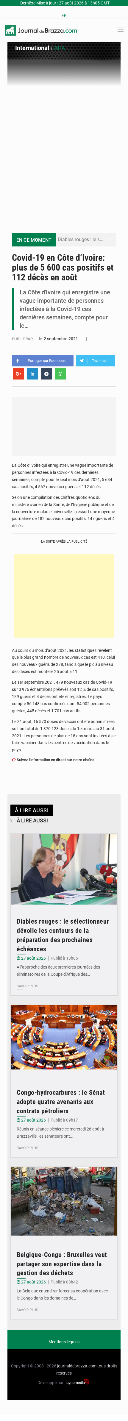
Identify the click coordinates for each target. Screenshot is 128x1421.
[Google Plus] (18, 374)
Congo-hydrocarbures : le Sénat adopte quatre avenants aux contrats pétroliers (61, 1102)
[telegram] (46, 374)
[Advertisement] (64, 154)
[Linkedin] (32, 374)
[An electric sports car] (64, 869)
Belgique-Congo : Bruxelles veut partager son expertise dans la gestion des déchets (62, 1264)
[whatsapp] (60, 374)
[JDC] (41, 29)
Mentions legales (64, 1341)
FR (64, 15)
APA (59, 47)
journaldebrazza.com (76, 1366)
